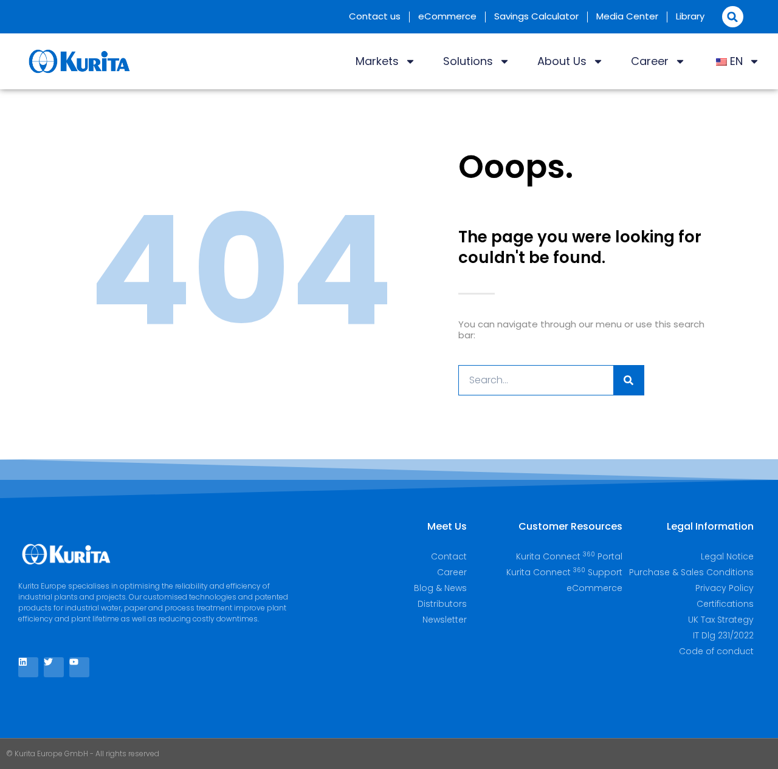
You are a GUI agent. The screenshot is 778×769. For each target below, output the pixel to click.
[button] (732, 16)
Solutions (468, 61)
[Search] (628, 380)
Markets (377, 61)
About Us (562, 61)
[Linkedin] (28, 667)
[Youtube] (79, 667)
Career (650, 61)
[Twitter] (54, 667)
